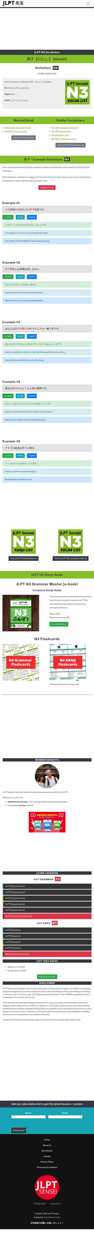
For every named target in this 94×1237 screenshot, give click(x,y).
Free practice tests (47, 976)
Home (47, 1140)
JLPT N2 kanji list (13, 948)
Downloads (47, 1151)
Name (28, 1113)
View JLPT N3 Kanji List (23, 137)
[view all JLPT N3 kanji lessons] (23, 541)
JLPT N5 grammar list (15, 886)
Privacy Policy (47, 1162)
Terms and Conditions (47, 1167)
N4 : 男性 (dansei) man (61, 131)
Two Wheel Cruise (52, 1217)
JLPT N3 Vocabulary (19, 100)
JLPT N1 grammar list (15, 910)
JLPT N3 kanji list (13, 942)
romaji (20, 217)
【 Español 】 (55, 1204)
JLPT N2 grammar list (15, 904)
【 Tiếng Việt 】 (40, 1204)
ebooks (47, 1156)
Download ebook (59, 624)
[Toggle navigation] (88, 3)
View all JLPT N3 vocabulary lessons (70, 558)
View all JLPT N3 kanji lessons (23, 558)
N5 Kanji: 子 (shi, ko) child (15, 131)
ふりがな (8, 217)
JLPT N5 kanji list (13, 930)
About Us (47, 1145)
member (16, 797)
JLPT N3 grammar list (15, 898)
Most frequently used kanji (17, 954)
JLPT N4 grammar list (15, 892)
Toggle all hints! (47, 187)
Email (65, 1113)
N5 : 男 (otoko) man (60, 135)
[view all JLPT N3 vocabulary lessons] (77, 92)
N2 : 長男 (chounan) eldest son (64, 128)
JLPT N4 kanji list (13, 936)
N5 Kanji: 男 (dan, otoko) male (17, 128)
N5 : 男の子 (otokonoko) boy (64, 139)
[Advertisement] (47, 28)
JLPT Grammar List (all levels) (18, 916)
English (32, 217)
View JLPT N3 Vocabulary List (70, 145)
